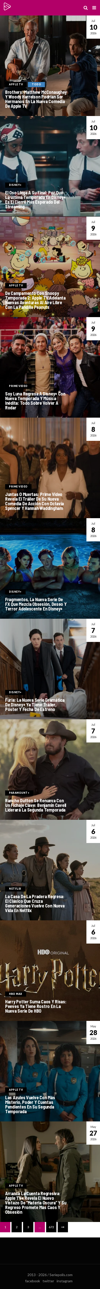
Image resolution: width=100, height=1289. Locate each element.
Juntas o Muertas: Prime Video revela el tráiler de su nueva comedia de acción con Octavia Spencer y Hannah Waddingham (34, 501)
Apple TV (16, 84)
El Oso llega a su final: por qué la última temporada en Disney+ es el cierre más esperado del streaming (35, 199)
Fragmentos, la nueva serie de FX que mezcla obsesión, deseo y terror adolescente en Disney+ (36, 604)
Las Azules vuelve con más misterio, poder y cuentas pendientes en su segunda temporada (30, 1104)
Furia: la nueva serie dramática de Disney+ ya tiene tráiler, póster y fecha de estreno (35, 704)
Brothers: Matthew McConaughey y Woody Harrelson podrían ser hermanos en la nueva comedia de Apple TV (36, 99)
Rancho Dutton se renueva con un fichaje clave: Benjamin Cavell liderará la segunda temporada (35, 805)
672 (51, 1227)
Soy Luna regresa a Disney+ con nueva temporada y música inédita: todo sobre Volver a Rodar (35, 400)
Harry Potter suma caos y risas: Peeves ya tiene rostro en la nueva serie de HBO (35, 1006)
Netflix (15, 888)
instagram (65, 1281)
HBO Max (15, 994)
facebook (32, 1281)
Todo (36, 84)
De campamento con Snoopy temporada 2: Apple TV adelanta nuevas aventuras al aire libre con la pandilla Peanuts (35, 300)
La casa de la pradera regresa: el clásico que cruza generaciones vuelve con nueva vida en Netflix (35, 903)
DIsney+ (15, 185)
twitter (48, 1281)
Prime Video (18, 386)
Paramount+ (19, 792)
